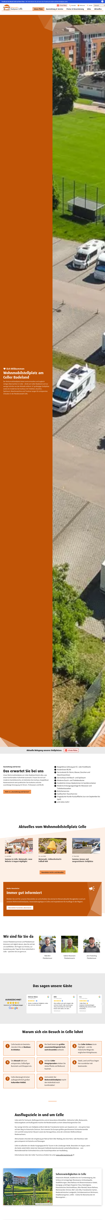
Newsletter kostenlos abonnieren (19, 908)
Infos (89, 9)
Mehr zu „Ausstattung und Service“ (17, 792)
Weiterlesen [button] (31, 1011)
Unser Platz (38, 9)
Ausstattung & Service (54, 9)
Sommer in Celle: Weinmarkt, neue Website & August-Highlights (18, 860)
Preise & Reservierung (75, 9)
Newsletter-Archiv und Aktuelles (52, 872)
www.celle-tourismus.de (64, 1155)
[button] (102, 1)
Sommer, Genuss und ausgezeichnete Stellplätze (82, 860)
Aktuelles (98, 9)
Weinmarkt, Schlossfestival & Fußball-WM (50, 860)
